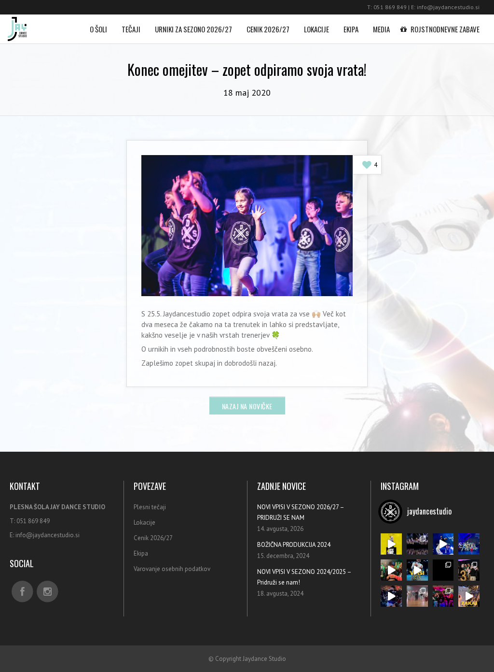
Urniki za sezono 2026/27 (193, 29)
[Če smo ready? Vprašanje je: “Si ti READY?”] (417, 570)
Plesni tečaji (150, 507)
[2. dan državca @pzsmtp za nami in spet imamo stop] (469, 570)
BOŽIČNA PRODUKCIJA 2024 (293, 545)
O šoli (98, 29)
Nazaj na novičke (247, 406)
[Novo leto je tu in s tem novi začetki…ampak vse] (417, 544)
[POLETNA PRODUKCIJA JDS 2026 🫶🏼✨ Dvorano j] (443, 596)
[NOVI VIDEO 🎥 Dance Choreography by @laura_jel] (443, 570)
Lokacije (316, 29)
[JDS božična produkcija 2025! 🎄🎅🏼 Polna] (391, 570)
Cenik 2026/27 (268, 29)
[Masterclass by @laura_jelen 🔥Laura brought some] (391, 544)
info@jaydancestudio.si (448, 7)
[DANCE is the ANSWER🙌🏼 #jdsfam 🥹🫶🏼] (443, 544)
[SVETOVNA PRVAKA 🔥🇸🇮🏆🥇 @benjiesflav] (391, 596)
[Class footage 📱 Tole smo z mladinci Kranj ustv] (417, 596)
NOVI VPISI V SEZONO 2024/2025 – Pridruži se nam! (304, 577)
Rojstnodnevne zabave (445, 29)
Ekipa (350, 29)
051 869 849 (390, 7)
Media (381, 29)
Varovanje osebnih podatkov (172, 569)
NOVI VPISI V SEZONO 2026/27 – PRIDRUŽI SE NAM (300, 512)
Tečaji (131, 29)
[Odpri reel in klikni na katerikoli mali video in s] (469, 596)
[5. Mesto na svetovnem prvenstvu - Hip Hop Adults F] (469, 544)
